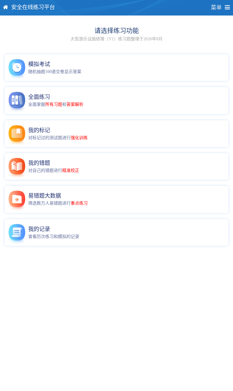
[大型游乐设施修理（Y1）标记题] (18, 133)
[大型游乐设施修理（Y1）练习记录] (18, 232)
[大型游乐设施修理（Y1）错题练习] (18, 166)
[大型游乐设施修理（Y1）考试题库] (18, 100)
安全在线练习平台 (33, 7)
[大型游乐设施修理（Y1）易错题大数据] (18, 199)
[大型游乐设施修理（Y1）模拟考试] (18, 67)
